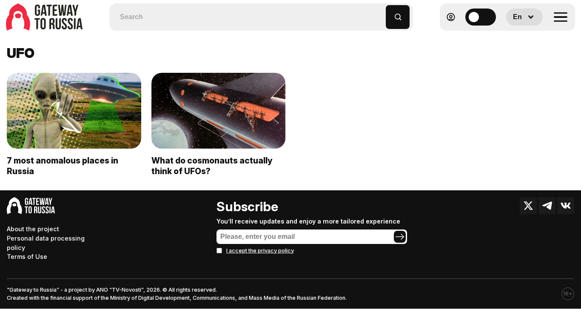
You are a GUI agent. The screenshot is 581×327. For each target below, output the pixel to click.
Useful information (513, 37)
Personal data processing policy (46, 243)
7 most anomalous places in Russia (62, 165)
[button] (379, 13)
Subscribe (247, 206)
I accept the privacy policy (260, 250)
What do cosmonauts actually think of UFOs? (212, 165)
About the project (33, 228)
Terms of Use (27, 256)
